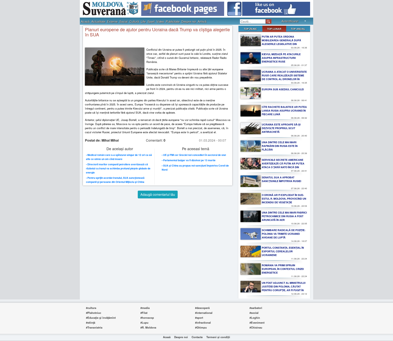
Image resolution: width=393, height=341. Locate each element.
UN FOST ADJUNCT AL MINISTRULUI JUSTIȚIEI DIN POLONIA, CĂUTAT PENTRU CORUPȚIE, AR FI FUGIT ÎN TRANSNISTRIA (283, 288)
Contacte (197, 337)
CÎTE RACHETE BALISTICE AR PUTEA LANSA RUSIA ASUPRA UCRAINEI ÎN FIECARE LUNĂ (284, 110)
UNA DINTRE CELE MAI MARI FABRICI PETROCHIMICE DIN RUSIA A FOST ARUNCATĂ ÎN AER (284, 216)
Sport (151, 21)
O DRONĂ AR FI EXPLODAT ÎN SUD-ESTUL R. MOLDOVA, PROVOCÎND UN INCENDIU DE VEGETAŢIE (284, 198)
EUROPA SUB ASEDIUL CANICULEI (283, 89)
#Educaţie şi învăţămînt (101, 318)
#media (145, 308)
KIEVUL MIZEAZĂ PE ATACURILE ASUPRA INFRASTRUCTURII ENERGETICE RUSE (281, 57)
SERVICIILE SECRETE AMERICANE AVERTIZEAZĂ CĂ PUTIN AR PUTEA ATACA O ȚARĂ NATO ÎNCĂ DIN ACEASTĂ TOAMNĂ (283, 165)
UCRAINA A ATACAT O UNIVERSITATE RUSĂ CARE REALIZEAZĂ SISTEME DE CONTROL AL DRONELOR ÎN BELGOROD (284, 77)
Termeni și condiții (218, 337)
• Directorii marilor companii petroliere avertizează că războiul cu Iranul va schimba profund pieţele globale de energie (118, 168)
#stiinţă (90, 322)
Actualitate (98, 21)
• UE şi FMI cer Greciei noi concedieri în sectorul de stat (194, 155)
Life (143, 21)
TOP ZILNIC (250, 29)
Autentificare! (289, 21)
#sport (199, 318)
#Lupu (144, 322)
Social (123, 21)
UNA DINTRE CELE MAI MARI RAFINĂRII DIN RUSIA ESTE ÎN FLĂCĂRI (280, 145)
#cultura (91, 308)
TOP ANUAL (298, 29)
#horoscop (147, 318)
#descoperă (202, 308)
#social (254, 313)
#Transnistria (94, 327)
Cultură (134, 21)
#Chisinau (256, 327)
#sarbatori (256, 308)
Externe (112, 21)
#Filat (143, 313)
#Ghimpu (201, 327)
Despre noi (188, 21)
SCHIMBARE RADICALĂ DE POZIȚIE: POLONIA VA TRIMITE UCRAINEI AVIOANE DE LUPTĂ (283, 233)
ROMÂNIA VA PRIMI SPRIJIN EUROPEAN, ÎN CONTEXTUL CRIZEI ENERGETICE (283, 268)
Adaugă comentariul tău (157, 194)
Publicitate (173, 21)
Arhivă (202, 21)
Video (160, 21)
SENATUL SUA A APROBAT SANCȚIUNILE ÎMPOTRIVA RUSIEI (281, 179)
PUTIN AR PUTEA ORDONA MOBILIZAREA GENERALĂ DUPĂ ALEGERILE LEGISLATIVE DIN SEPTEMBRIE (281, 42)
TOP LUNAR (274, 29)
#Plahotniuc (93, 313)
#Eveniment (257, 322)
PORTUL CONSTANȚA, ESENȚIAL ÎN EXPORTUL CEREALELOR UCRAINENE (283, 251)
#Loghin (255, 318)
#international (203, 313)
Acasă (85, 21)
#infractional (203, 322)
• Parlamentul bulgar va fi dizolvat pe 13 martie (189, 160)
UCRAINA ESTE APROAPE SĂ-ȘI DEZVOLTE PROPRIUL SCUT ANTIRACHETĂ (281, 128)
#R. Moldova (148, 327)
